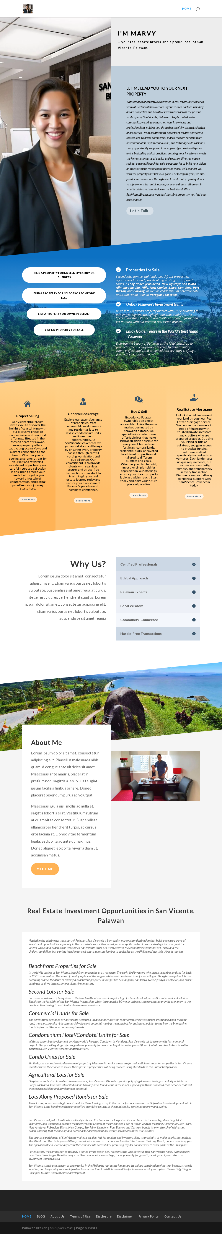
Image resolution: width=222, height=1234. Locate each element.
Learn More (28, 499)
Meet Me (45, 869)
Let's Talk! (140, 210)
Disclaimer (125, 1216)
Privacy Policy (149, 1216)
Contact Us (172, 1216)
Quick (60, 1228)
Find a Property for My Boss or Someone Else (64, 295)
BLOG (41, 1216)
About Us (57, 1216)
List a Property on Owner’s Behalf (64, 313)
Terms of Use (80, 1216)
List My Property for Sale (64, 329)
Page (80, 1228)
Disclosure (103, 1216)
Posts (92, 1228)
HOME (186, 9)
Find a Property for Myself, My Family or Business (64, 275)
